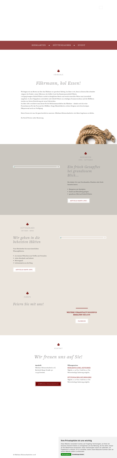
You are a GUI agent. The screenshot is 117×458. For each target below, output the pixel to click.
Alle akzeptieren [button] (66, 454)
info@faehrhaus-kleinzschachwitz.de (48, 384)
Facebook (82, 321)
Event (81, 45)
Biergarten (39, 45)
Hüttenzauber (62, 45)
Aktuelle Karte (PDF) (78, 201)
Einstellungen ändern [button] (78, 454)
